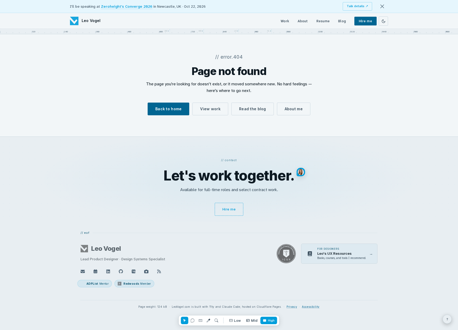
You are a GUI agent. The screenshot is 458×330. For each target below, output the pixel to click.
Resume (323, 21)
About (303, 21)
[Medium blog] (133, 271)
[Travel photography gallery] (146, 271)
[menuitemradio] (235, 320)
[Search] (216, 320)
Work (285, 21)
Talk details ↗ (357, 6)
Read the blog (252, 109)
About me (294, 109)
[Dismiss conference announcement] (382, 6)
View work (210, 109)
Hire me (365, 21)
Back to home (168, 109)
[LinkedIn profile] (108, 271)
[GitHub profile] (121, 271)
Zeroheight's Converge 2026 (126, 6)
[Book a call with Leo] (95, 271)
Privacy (292, 306)
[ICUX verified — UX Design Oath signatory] (286, 253)
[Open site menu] (447, 319)
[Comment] (192, 320)
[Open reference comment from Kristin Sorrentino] (301, 172)
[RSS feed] (159, 271)
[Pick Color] (208, 320)
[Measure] (200, 320)
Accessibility (311, 306)
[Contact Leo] (82, 271)
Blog (342, 21)
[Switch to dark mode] (383, 21)
